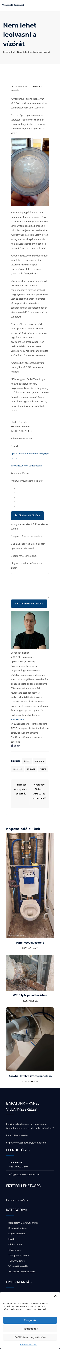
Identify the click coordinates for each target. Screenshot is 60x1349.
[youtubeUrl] (18, 746)
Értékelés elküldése (27, 515)
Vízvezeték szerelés (18, 1266)
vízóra (43, 768)
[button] (55, 1295)
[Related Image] (30, 937)
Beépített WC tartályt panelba (23, 1222)
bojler (27, 761)
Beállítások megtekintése (30, 1337)
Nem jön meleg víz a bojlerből (20, 789)
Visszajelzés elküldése (29, 603)
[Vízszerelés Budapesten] (13, 6)
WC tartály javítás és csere (21, 1271)
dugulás (31, 768)
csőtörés (17, 768)
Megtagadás (30, 1328)
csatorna (39, 761)
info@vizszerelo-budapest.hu (26, 465)
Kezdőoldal (9, 52)
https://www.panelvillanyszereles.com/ (26, 1142)
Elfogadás (30, 1320)
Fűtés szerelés (15, 1244)
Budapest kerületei (17, 1228)
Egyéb (11, 1239)
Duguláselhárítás (16, 1233)
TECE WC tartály (16, 1260)
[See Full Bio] (25, 719)
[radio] (33, 488)
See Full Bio (17, 719)
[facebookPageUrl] (12, 746)
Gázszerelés (14, 1250)
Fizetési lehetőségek (17, 1200)
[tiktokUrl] (15, 746)
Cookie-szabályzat (28, 1344)
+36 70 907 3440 (18, 1166)
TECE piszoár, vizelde (18, 1255)
